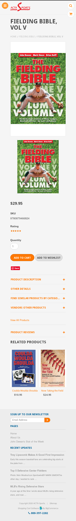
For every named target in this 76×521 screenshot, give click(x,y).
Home (13, 36)
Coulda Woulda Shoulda (25, 390)
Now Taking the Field (52, 390)
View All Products (19, 320)
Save (17, 268)
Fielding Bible (27, 36)
